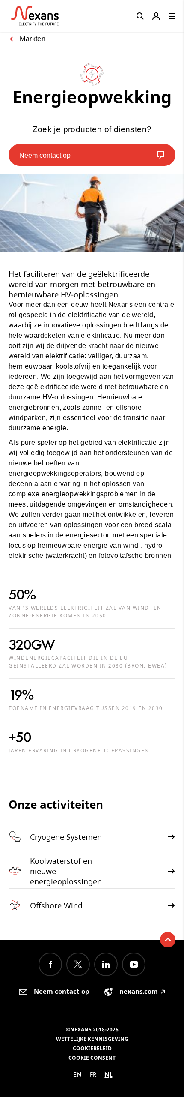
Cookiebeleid (92, 1048)
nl (108, 1074)
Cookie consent (92, 1057)
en (77, 1074)
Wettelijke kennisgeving (92, 1039)
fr (93, 1074)
